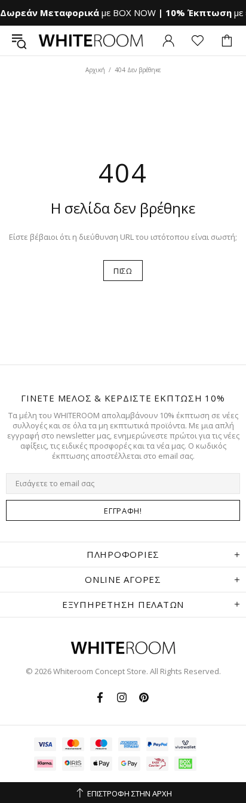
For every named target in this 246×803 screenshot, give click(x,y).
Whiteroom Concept (90, 40)
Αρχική (95, 70)
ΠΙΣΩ (123, 270)
